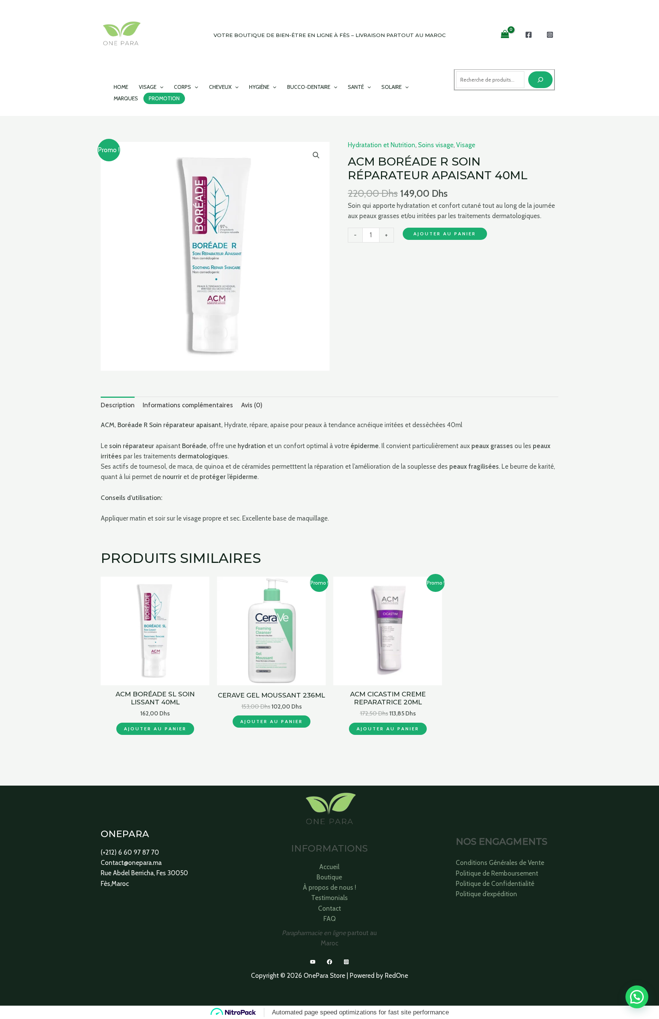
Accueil (329, 867)
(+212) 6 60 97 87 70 (130, 852)
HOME (121, 87)
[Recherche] (540, 79)
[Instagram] (550, 34)
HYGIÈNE (259, 87)
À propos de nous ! (329, 887)
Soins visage (435, 145)
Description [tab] (118, 405)
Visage (465, 145)
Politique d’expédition (486, 894)
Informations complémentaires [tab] (188, 405)
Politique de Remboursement (497, 873)
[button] (159, 87)
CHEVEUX (220, 87)
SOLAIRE (391, 87)
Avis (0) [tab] (251, 405)
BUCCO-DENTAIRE (308, 87)
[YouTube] (312, 961)
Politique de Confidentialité (495, 883)
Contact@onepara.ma (131, 862)
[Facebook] (528, 34)
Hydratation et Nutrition (381, 145)
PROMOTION (164, 98)
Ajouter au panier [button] (155, 728)
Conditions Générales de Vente (500, 862)
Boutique (329, 877)
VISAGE (147, 87)
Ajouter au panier (444, 233)
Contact (329, 908)
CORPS (182, 87)
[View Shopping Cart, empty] (505, 34)
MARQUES (126, 98)
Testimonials (329, 898)
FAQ (329, 919)
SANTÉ (356, 87)
